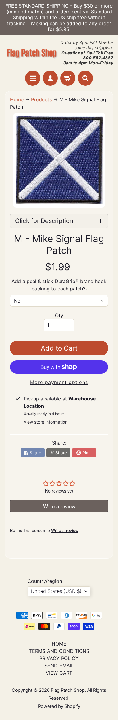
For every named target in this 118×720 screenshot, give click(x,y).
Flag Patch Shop (68, 690)
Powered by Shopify (59, 706)
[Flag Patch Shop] (32, 53)
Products (41, 99)
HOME (59, 644)
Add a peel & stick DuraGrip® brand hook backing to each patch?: (59, 285)
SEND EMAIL (59, 666)
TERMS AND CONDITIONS (59, 651)
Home (17, 99)
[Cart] (67, 78)
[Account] (50, 78)
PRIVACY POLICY (59, 658)
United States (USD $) (56, 591)
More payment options (59, 382)
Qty (59, 315)
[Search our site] (85, 78)
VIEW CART (59, 673)
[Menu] (32, 78)
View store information (45, 421)
